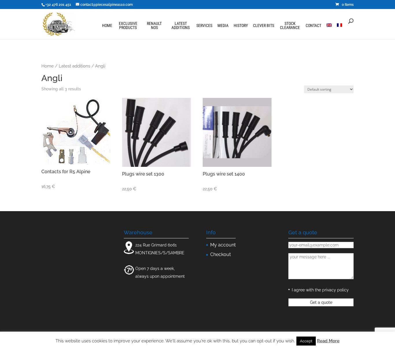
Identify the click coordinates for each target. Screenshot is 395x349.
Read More (328, 340)
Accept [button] (306, 341)
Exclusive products (128, 25)
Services (204, 25)
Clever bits (263, 25)
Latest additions (180, 25)
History (241, 25)
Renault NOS (154, 25)
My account (223, 245)
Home (107, 25)
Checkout (220, 254)
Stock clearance (290, 25)
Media (222, 25)
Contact (313, 25)
